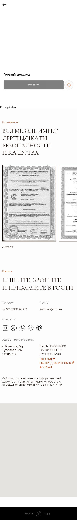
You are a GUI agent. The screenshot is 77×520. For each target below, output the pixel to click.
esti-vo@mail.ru (51, 309)
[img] (5, 328)
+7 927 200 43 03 (14, 309)
